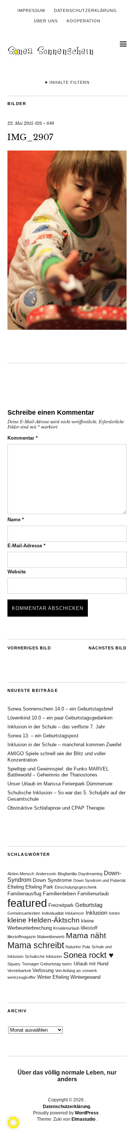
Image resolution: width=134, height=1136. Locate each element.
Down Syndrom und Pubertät (99, 880)
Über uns (46, 21)
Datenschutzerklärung (85, 10)
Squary (13, 964)
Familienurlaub (93, 893)
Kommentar (22, 438)
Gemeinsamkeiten (23, 913)
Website (16, 572)
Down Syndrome (52, 880)
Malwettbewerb (50, 936)
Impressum (31, 10)
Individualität (53, 913)
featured (27, 903)
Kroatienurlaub (66, 928)
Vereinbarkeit (19, 970)
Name (15, 519)
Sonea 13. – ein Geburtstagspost (43, 735)
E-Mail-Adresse (26, 545)
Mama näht (86, 935)
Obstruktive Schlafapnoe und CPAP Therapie (56, 808)
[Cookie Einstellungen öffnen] (13, 1126)
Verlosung (43, 970)
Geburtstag (88, 905)
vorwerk (89, 970)
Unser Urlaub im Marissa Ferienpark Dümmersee (59, 784)
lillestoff (89, 928)
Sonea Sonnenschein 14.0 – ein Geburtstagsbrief (60, 709)
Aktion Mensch (20, 873)
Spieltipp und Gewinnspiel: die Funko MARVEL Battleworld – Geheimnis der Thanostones (58, 772)
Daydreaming (90, 873)
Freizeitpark (61, 905)
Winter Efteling (53, 977)
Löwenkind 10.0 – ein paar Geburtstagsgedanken (59, 718)
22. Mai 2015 (20, 123)
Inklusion (96, 912)
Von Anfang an (68, 970)
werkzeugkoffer (21, 977)
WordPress (87, 1113)
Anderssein (46, 873)
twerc (67, 964)
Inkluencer (74, 913)
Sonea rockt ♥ (88, 955)
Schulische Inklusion (43, 956)
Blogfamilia (67, 873)
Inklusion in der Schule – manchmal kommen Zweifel (64, 744)
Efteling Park (39, 887)
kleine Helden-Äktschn (43, 920)
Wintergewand (85, 977)
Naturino (73, 946)
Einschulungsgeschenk (76, 887)
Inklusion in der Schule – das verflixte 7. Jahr (56, 727)
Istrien (114, 913)
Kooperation (83, 21)
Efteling (15, 887)
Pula (86, 946)
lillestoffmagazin (21, 936)
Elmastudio (83, 1119)
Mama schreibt (35, 945)
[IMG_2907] (67, 327)
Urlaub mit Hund (91, 963)
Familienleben (59, 893)
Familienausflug (24, 893)
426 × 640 (44, 123)
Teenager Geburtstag (41, 964)
